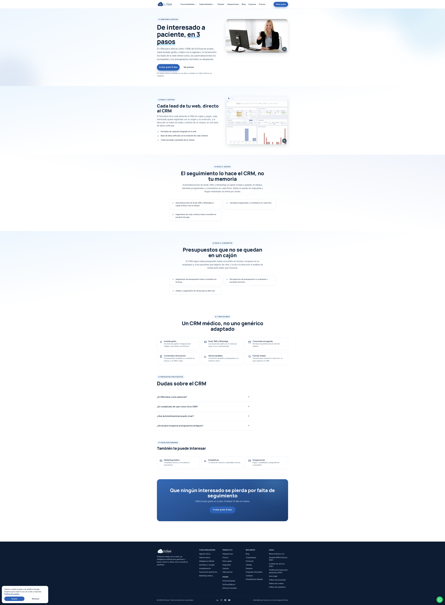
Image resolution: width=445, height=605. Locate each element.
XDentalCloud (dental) (254, 579)
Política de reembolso (277, 587)
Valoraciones (227, 572)
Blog (244, 4)
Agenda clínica (204, 554)
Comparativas (251, 557)
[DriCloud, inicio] (164, 4)
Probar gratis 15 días (168, 67)
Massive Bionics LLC (276, 554)
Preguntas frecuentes (254, 572)
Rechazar (35, 599)
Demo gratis (281, 4)
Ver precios (189, 67)
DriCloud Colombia (229, 588)
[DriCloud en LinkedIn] (217, 600)
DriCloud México (228, 584)
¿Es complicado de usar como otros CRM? (177, 406)
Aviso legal (273, 576)
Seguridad (226, 565)
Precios (262, 4)
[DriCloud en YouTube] (229, 600)
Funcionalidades (187, 4)
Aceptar (14, 599)
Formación (250, 561)
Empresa (252, 4)
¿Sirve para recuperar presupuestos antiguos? (180, 425)
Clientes (220, 4)
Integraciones (233, 4)
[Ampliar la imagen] (284, 49)
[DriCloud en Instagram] (221, 600)
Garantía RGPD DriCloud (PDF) (278, 559)
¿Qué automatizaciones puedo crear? (175, 416)
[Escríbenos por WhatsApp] (439, 599)
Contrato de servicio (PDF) (277, 565)
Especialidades (205, 4)
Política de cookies (276, 583)
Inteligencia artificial (206, 561)
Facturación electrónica (208, 572)
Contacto (249, 576)
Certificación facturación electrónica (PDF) (278, 571)
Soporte (225, 568)
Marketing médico (206, 576)
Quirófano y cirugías (207, 565)
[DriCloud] (176, 551)
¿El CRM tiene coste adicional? (172, 397)
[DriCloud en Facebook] (225, 600)
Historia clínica (204, 557)
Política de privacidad (277, 580)
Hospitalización (205, 568)
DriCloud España (228, 581)
